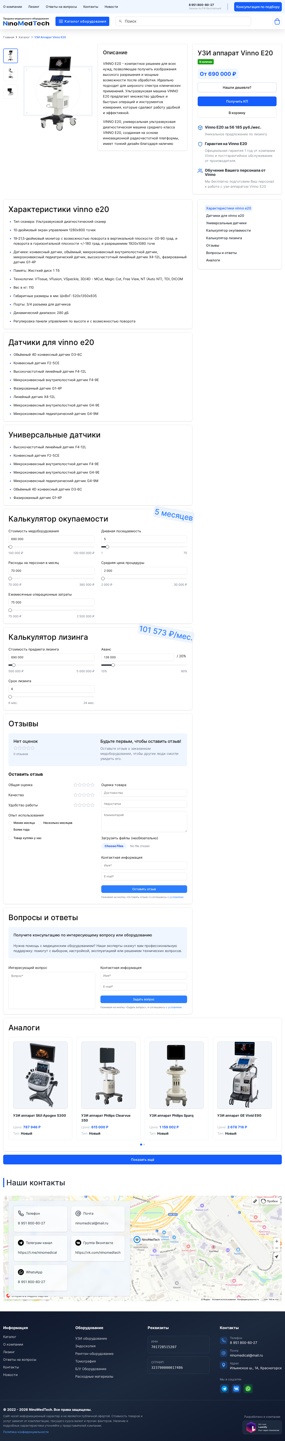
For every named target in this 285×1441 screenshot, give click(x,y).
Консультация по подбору (258, 7)
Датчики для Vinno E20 (225, 215)
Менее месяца (24, 822)
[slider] (10, 547)
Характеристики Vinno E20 (228, 208)
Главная (8, 37)
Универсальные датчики (226, 223)
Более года (22, 829)
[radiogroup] (51, 826)
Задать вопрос (143, 999)
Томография (85, 1361)
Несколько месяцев (57, 822)
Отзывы (212, 245)
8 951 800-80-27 (201, 5)
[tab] (141, 1145)
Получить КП (237, 101)
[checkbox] (10, 838)
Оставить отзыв (144, 889)
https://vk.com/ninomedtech (97, 1252)
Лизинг (33, 7)
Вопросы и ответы (221, 253)
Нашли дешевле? (237, 87)
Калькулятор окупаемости (228, 230)
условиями (176, 897)
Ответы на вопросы (61, 7)
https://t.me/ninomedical (37, 1252)
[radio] (10, 822)
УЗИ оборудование (91, 1338)
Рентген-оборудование (94, 1353)
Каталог (24, 37)
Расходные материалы (94, 1376)
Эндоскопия (85, 1346)
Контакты (90, 7)
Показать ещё (142, 1159)
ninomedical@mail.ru (91, 1223)
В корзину (237, 113)
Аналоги (213, 260)
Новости (111, 7)
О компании (12, 7)
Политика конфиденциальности (26, 1432)
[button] (10, 56)
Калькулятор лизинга (224, 238)
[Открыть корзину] (277, 21)
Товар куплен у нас (28, 838)
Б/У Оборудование (90, 1369)
